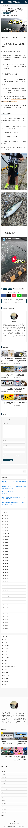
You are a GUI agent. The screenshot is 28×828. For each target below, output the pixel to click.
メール (5, 445)
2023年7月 (5, 611)
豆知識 (5, 669)
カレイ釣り (6, 648)
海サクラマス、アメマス (9, 666)
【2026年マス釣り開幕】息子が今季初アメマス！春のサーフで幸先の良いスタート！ (14, 487)
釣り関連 (6, 678)
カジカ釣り (6, 645)
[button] (3, 295)
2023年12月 (6, 596)
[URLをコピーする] (24, 295)
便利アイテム (7, 660)
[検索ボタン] (26, 2)
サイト (4, 450)
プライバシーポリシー (15, 823)
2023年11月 (6, 599)
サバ (15, 288)
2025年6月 (5, 545)
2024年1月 (5, 593)
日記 (5, 663)
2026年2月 (5, 527)
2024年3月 (5, 587)
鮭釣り (5, 684)
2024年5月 (5, 581)
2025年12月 (6, 533)
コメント (5, 423)
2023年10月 (6, 602)
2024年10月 (6, 569)
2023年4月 (5, 620)
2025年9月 (5, 539)
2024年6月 (5, 578)
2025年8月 (5, 542)
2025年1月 (5, 560)
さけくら (14, 321)
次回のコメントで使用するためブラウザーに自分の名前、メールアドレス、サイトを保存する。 (14, 455)
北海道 (19, 288)
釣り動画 (9, 13)
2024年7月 (5, 575)
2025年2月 (5, 557)
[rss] (14, 821)
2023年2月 (5, 626)
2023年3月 (5, 623)
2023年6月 (5, 614)
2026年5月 (5, 518)
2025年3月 (5, 554)
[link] (14, 339)
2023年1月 (5, 628)
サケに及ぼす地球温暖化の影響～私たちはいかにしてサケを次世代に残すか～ (14, 503)
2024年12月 (6, 563)
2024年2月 (5, 590)
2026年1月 (5, 530)
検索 (24, 471)
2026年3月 (5, 524)
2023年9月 (5, 605)
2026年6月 (5, 515)
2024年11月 (6, 566)
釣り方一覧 (6, 675)
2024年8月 (5, 572)
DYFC (5, 639)
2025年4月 (5, 551)
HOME (9, 823)
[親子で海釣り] (14, 2)
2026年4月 (5, 521)
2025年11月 (6, 536)
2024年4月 (5, 584)
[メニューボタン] (2, 2)
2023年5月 (5, 617)
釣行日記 (6, 681)
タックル (6, 654)
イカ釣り (6, 642)
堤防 (23, 288)
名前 (4, 440)
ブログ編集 (6, 657)
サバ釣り (4, 13)
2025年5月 (5, 548)
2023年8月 (5, 608)
